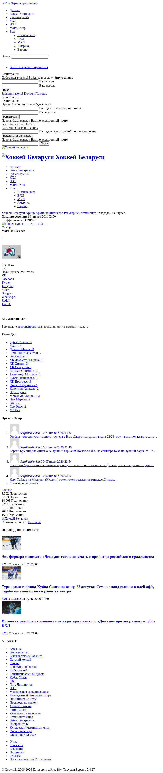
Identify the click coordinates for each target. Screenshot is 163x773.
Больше (7, 490)
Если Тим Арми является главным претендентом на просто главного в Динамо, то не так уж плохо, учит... (82, 465)
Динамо (15, 10)
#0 (32, 272)
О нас (13, 741)
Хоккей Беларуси (13, 213)
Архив (30, 213)
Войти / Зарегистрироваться (29, 67)
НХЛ (13, 24)
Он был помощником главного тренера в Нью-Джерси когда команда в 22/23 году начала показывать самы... (83, 436)
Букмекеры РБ (19, 17)
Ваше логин (47, 112)
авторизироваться (30, 326)
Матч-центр (18, 28)
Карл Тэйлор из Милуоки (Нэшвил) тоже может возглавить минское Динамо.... (63, 479)
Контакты (34, 522)
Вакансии (16, 748)
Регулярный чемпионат (80, 213)
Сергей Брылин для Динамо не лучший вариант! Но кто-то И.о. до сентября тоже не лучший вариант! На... (83, 451)
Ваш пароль (47, 85)
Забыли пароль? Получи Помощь (24, 93)
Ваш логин (46, 81)
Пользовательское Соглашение (30, 759)
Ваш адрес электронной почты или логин (67, 131)
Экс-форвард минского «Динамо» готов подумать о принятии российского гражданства (78, 556)
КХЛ (13, 20)
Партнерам (17, 752)
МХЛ (21, 42)
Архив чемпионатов (49, 213)
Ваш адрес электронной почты (60, 108)
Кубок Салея (10, 598)
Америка (23, 46)
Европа (22, 49)
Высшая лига (26, 35)
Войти (6, 3)
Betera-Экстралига (22, 13)
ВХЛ (20, 38)
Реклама (15, 755)
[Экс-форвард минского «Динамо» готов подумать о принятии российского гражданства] (11, 549)
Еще (12, 31)
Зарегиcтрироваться (24, 3)
